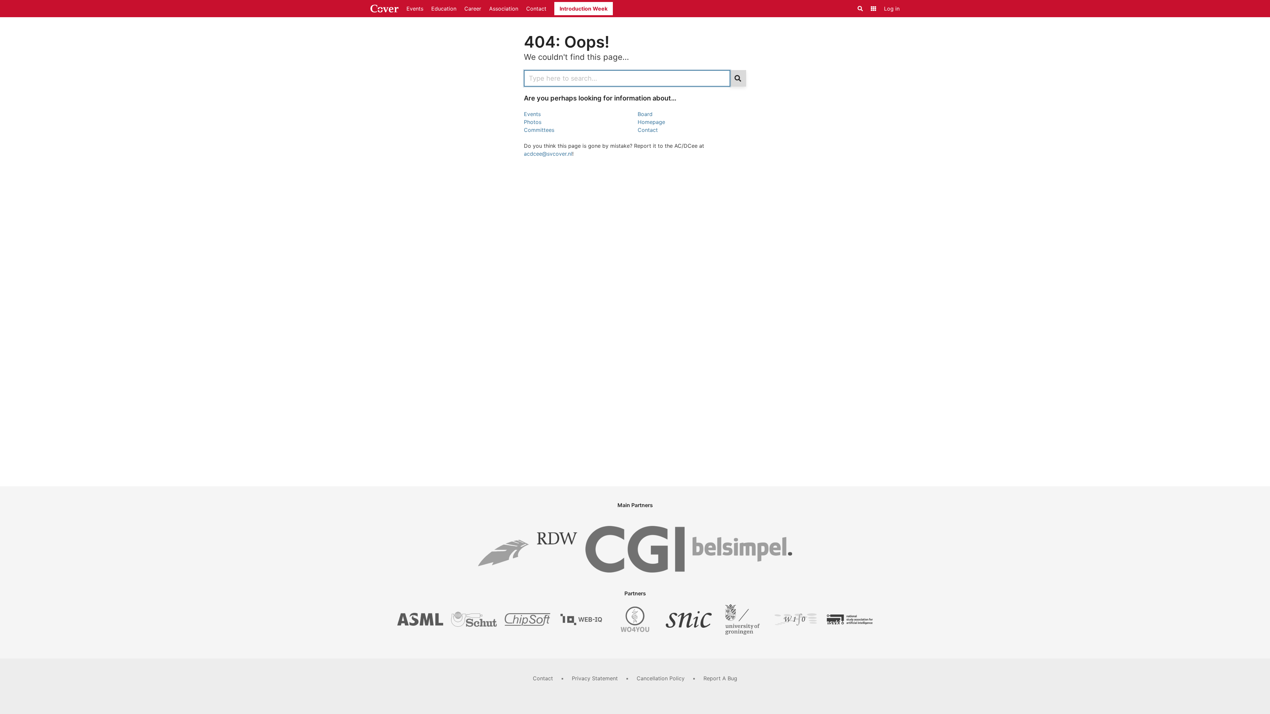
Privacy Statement (595, 678)
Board (645, 114)
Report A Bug (720, 678)
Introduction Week (584, 8)
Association (503, 8)
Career (472, 8)
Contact (536, 8)
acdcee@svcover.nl (548, 153)
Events (414, 8)
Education (443, 8)
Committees (539, 130)
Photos (532, 122)
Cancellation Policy (661, 678)
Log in (892, 8)
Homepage (651, 122)
